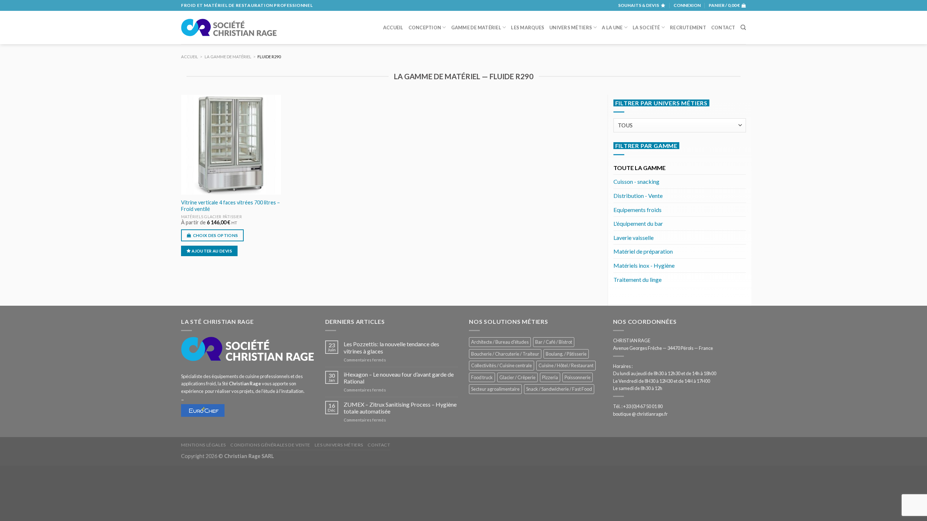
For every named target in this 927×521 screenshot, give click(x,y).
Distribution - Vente (638, 195)
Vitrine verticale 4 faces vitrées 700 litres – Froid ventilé (230, 205)
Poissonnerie (578, 377)
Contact (723, 27)
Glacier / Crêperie (517, 377)
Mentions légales (203, 445)
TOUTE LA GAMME (639, 167)
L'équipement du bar (638, 223)
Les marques (527, 27)
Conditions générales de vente (270, 445)
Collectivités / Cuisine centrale (501, 365)
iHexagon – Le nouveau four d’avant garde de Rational (399, 378)
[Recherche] (743, 27)
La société (646, 27)
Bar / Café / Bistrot (553, 342)
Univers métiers (570, 27)
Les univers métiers (339, 445)
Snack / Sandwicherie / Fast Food (559, 389)
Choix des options (215, 235)
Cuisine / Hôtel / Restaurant (565, 365)
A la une (612, 27)
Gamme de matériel (476, 27)
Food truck (482, 377)
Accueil (393, 27)
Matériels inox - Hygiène (644, 265)
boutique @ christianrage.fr (640, 414)
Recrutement (688, 27)
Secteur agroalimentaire (495, 389)
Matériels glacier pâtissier (211, 216)
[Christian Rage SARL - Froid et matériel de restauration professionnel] (229, 27)
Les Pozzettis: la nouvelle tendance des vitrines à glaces (391, 347)
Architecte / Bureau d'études (500, 342)
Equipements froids (637, 209)
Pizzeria (550, 377)
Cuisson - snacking (636, 181)
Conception (424, 27)
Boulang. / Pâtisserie (566, 354)
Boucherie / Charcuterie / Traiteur (505, 354)
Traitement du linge (637, 279)
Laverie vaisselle (633, 237)
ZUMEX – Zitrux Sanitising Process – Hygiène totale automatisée (400, 408)
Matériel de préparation (643, 251)
